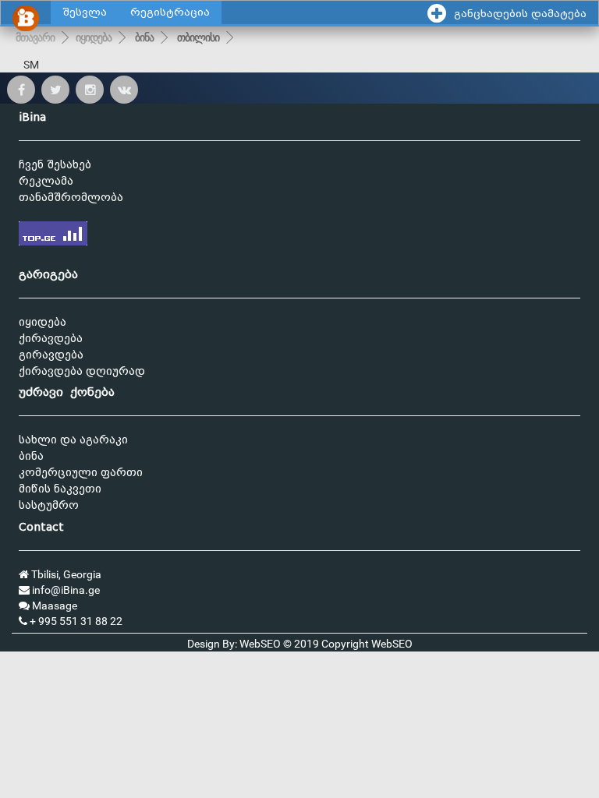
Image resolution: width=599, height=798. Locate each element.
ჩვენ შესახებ (55, 164)
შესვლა (84, 12)
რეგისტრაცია (170, 12)
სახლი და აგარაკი (73, 440)
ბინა (144, 37)
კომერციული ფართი (81, 472)
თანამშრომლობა (71, 197)
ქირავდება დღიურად (82, 371)
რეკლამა (46, 181)
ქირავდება (51, 338)
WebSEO (392, 643)
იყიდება (94, 37)
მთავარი (35, 37)
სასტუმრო (49, 505)
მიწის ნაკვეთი (60, 489)
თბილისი (198, 37)
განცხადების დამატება (520, 13)
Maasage (53, 605)
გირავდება (51, 355)
